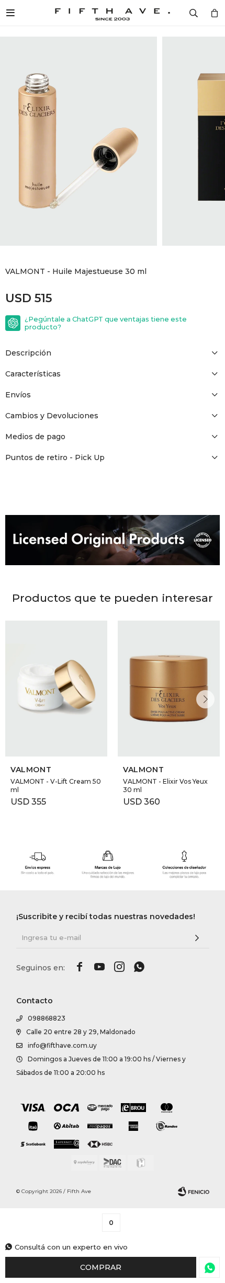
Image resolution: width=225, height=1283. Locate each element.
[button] (205, 699)
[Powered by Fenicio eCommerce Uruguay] (193, 1191)
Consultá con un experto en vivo (71, 1247)
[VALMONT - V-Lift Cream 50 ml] (56, 689)
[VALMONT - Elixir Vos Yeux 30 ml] (169, 689)
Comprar (100, 1267)
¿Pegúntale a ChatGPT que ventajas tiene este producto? (106, 323)
